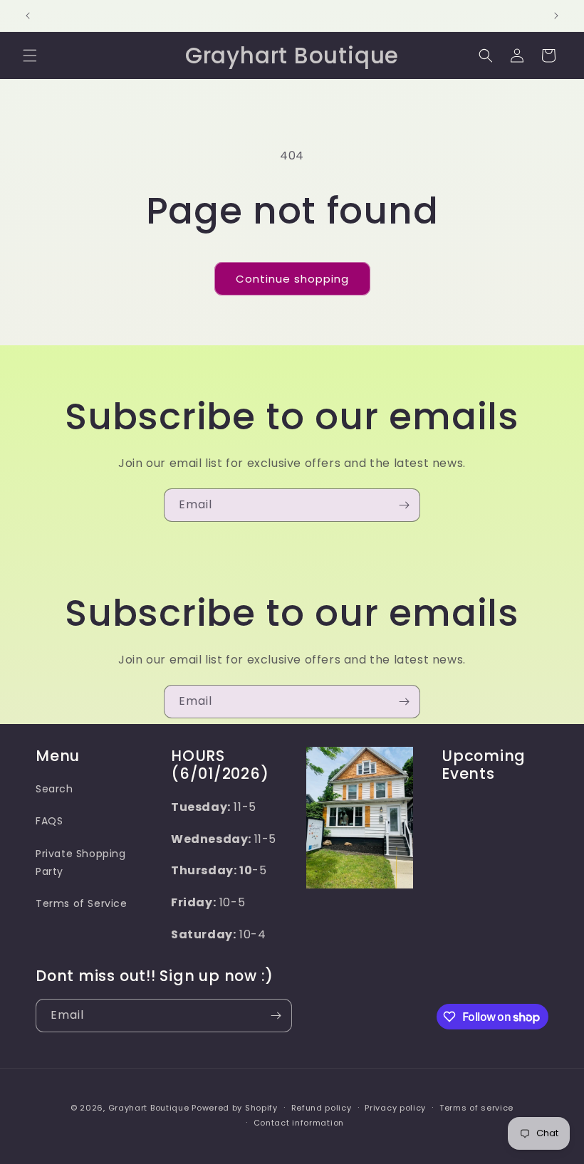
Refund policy (321, 1107)
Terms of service (476, 1107)
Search (54, 789)
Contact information (299, 1122)
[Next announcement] (556, 15)
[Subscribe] (403, 505)
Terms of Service (81, 903)
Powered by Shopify (235, 1107)
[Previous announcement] (27, 15)
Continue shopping (292, 278)
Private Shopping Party (81, 862)
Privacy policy (395, 1107)
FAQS (49, 821)
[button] (30, 55)
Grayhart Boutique (148, 1107)
